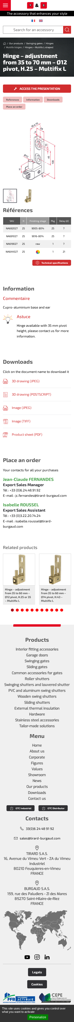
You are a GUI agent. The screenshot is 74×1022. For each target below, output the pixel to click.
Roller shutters (37, 679)
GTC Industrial (23, 808)
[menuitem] (33, 20)
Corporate (37, 757)
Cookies (37, 984)
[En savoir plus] (19, 997)
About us (37, 751)
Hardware (37, 714)
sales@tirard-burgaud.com (40, 838)
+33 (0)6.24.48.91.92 (25, 490)
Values (37, 769)
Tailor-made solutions (37, 726)
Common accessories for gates (37, 673)
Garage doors (37, 655)
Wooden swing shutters (37, 696)
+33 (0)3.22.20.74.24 (25, 515)
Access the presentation (39, 88)
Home (37, 745)
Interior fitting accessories (37, 649)
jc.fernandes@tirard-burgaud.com (41, 495)
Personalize (37, 1017)
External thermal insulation (37, 708)
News (37, 780)
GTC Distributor (56, 808)
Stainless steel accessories (37, 720)
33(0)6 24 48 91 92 (40, 828)
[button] (5, 5)
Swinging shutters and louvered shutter (37, 684)
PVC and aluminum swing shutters (37, 690)
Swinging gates (37, 661)
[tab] (10, 196)
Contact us (37, 798)
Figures (37, 763)
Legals (37, 972)
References (12, 99)
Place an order (14, 106)
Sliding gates (37, 667)
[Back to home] (37, 5)
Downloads (53, 99)
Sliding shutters (37, 702)
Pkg (53, 221)
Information (33, 99)
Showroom (37, 775)
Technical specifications (54, 262)
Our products (37, 786)
